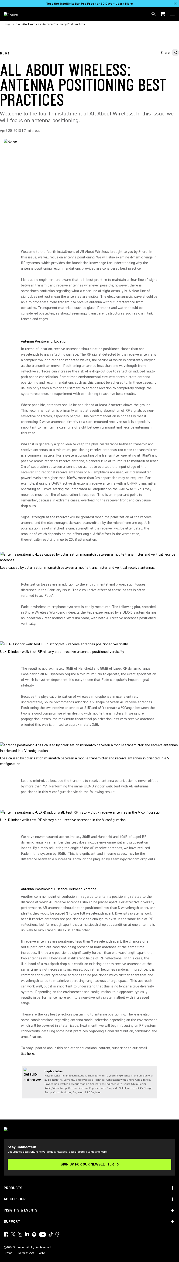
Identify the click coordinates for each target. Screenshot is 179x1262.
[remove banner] (175, 3)
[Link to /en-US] (14, 14)
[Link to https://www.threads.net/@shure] (57, 1234)
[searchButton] (153, 14)
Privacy (8, 1252)
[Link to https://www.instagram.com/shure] (20, 1234)
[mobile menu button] (172, 14)
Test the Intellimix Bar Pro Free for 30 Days (89, 4)
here (30, 1053)
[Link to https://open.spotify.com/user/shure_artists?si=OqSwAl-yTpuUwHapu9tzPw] (34, 1234)
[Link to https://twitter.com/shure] (13, 1234)
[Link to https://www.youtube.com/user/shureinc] (42, 1235)
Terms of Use (25, 1252)
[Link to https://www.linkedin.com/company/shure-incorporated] (27, 1234)
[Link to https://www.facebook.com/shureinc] (6, 1234)
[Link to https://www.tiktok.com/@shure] (50, 1234)
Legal (42, 1252)
